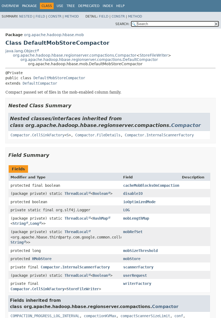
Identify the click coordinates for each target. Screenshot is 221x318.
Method (72, 16)
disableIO (133, 193)
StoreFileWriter (154, 55)
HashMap (100, 218)
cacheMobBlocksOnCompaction (151, 185)
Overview (10, 6)
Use (60, 6)
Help (120, 6)
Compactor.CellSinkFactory (37, 135)
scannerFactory (138, 267)
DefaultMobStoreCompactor (59, 78)
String (19, 223)
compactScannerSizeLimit (145, 316)
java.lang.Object (20, 51)
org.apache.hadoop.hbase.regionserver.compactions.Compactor (74, 55)
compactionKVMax (100, 316)
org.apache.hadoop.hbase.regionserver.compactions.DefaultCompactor (89, 59)
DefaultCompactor (40, 83)
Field (40, 16)
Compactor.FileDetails (97, 135)
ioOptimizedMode (139, 202)
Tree (71, 6)
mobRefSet (133, 232)
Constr (54, 16)
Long (34, 223)
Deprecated (88, 6)
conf (178, 316)
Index (108, 6)
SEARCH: (122, 24)
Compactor (186, 125)
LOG (126, 210)
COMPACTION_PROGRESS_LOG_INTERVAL (45, 316)
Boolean (100, 193)
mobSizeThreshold (140, 250)
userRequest (135, 275)
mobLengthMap (136, 218)
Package (29, 6)
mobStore (131, 259)
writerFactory (137, 283)
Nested (25, 16)
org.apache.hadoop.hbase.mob (54, 35)
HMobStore (41, 259)
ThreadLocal (76, 193)
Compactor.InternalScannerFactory (159, 135)
